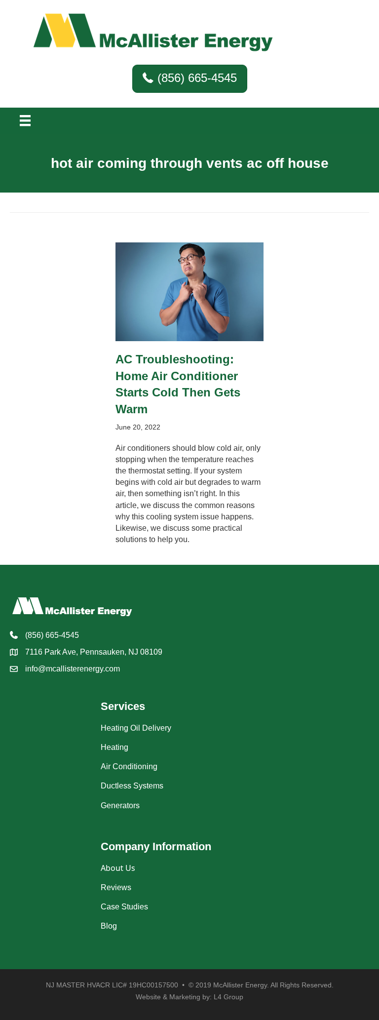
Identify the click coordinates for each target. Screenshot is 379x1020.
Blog (109, 926)
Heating (114, 747)
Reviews (116, 887)
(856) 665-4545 (52, 635)
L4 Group (228, 997)
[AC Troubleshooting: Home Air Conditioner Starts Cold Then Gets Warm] (189, 291)
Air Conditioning (129, 766)
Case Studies (124, 906)
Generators (120, 805)
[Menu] (25, 120)
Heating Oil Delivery (136, 728)
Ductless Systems (132, 786)
